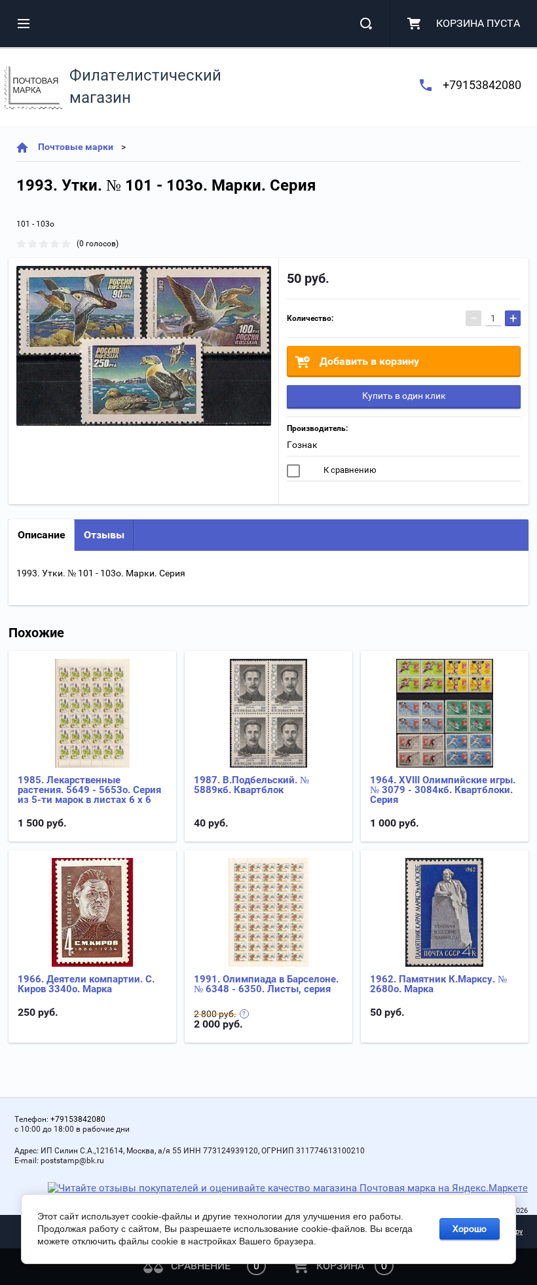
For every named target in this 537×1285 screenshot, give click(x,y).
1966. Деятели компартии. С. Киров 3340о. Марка (86, 984)
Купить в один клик (404, 395)
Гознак (302, 444)
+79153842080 (482, 85)
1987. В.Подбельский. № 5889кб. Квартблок (251, 785)
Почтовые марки (75, 146)
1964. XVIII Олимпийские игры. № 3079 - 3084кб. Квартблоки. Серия (442, 790)
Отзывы (104, 535)
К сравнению (349, 470)
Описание (41, 535)
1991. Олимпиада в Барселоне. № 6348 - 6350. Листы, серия (266, 984)
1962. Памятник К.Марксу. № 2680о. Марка (438, 984)
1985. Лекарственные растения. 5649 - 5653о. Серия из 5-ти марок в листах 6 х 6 (89, 790)
